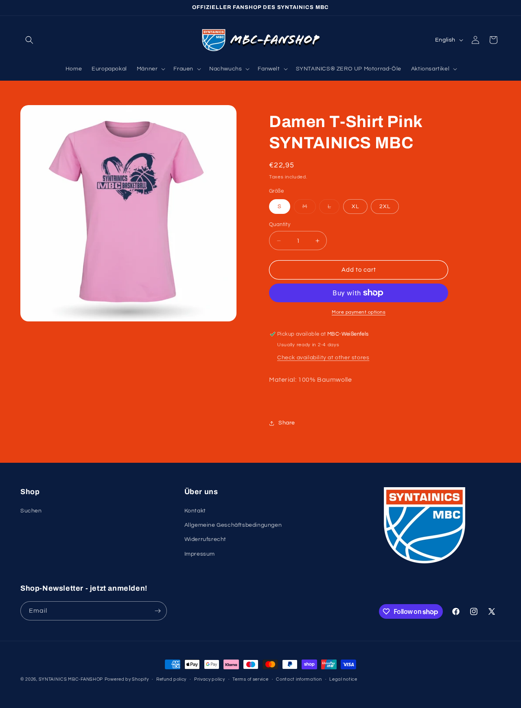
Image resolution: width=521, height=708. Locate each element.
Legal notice (343, 679)
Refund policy (171, 679)
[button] (29, 40)
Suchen (31, 511)
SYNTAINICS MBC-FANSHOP (71, 679)
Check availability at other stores (323, 358)
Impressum (199, 554)
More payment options (358, 312)
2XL (384, 206)
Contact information (299, 679)
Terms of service (250, 679)
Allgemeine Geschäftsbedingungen (233, 525)
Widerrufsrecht (205, 539)
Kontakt (195, 511)
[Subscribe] (157, 610)
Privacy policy (209, 679)
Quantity (279, 224)
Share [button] (286, 423)
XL (355, 206)
